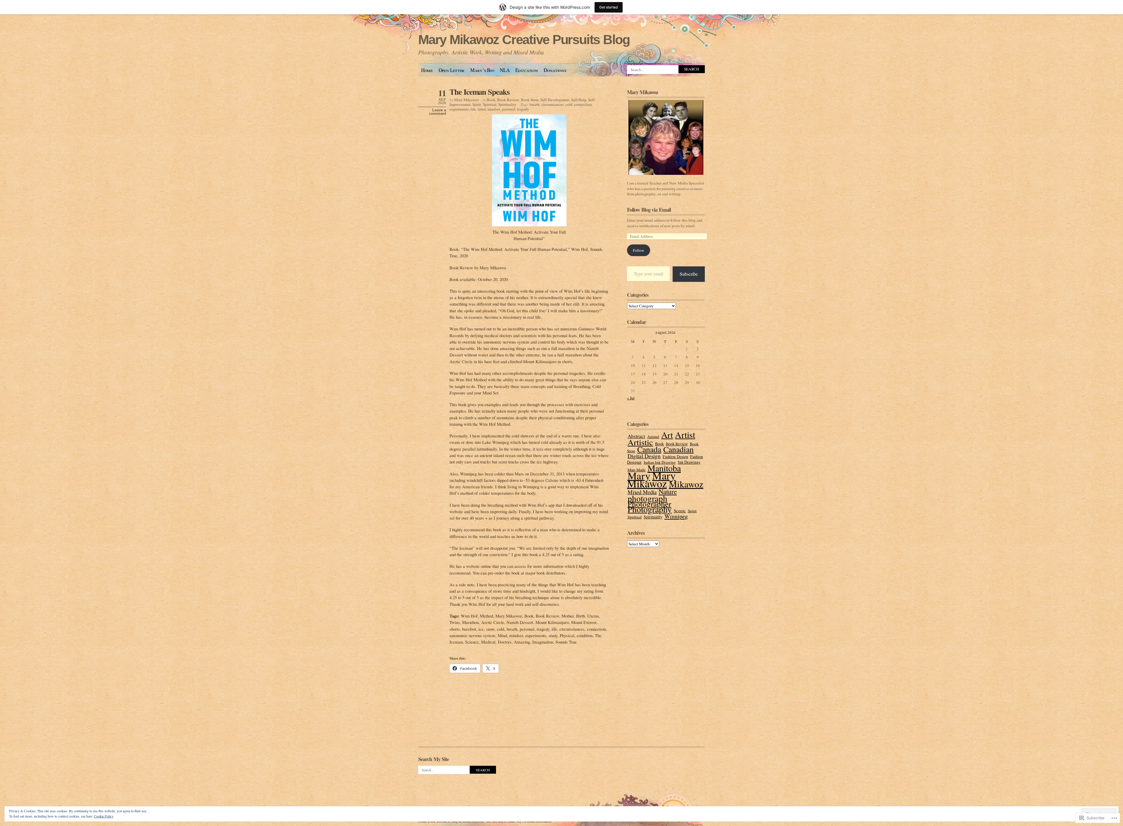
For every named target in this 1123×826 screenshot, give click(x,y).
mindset (494, 109)
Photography (650, 509)
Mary (639, 475)
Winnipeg (676, 516)
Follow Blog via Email (649, 209)
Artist (685, 434)
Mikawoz (686, 484)
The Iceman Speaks (479, 91)
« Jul (631, 398)
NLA (504, 70)
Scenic (680, 510)
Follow (638, 250)
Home (427, 70)
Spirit (476, 104)
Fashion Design (675, 456)
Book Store (530, 99)
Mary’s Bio (482, 70)
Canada (649, 449)
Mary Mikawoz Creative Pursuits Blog (524, 39)
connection (583, 104)
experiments (459, 109)
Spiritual (490, 104)
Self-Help (578, 99)
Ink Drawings (689, 462)
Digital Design (644, 456)
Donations (555, 70)
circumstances (552, 104)
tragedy (523, 109)
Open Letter (451, 70)
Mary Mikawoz (466, 99)
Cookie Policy (103, 816)
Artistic (640, 442)
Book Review (508, 99)
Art (667, 434)
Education (526, 70)
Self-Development (554, 99)
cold (568, 104)
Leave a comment (437, 112)
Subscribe (689, 274)
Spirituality (507, 104)
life (473, 109)
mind (482, 109)
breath (535, 104)
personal (508, 109)
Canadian (678, 449)
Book (491, 99)
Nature (668, 491)
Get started (608, 7)
